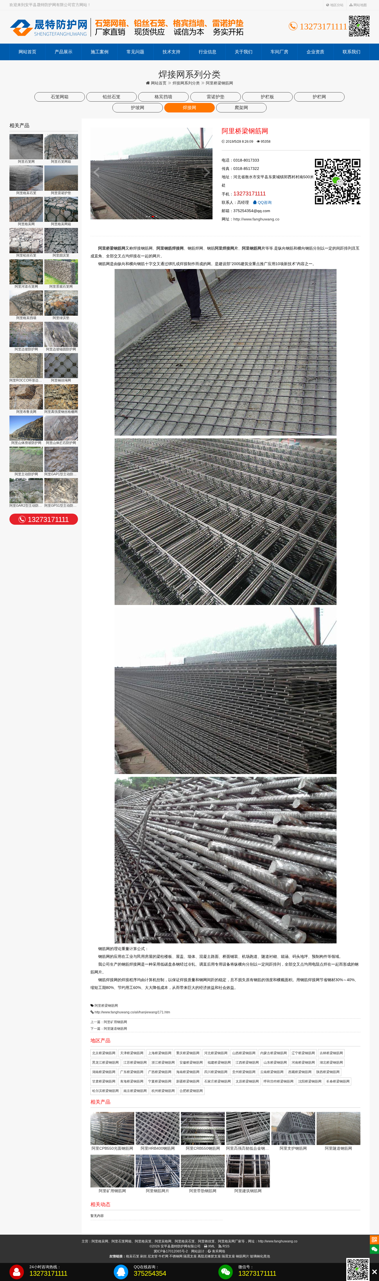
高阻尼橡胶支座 (209, 1256)
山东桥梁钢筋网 (275, 1062)
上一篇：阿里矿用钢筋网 (108, 1022)
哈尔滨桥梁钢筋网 (105, 1091)
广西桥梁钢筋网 (159, 1072)
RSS (225, 1246)
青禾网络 (218, 1251)
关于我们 (243, 51)
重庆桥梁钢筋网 (187, 1053)
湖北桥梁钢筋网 (331, 1062)
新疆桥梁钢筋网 (187, 1081)
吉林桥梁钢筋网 (331, 1053)
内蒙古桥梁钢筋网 (273, 1053)
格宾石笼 (132, 1256)
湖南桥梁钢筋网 (103, 1072)
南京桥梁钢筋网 (135, 1091)
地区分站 (336, 5)
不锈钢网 (176, 1256)
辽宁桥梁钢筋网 (303, 1053)
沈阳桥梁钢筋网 (310, 1081)
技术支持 (171, 51)
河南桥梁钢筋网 (303, 1062)
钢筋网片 (242, 1256)
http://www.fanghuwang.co (256, 219)
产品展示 (63, 51)
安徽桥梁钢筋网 (191, 1062)
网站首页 (27, 51)
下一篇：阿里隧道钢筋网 (108, 1029)
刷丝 (143, 1256)
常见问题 (135, 51)
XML (211, 1246)
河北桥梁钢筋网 (216, 1053)
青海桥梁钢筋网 (131, 1081)
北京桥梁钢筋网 (103, 1053)
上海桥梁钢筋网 (159, 1053)
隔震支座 (190, 1256)
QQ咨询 (264, 202)
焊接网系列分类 (186, 83)
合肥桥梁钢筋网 (191, 1091)
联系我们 (351, 51)
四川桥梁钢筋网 (216, 1072)
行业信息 (207, 51)
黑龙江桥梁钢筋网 (105, 1062)
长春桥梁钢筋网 (338, 1081)
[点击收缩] (374, 1272)
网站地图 (360, 5)
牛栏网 (163, 1256)
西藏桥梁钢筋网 (300, 1072)
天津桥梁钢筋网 (131, 1053)
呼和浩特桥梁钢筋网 (279, 1081)
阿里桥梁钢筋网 (106, 1006)
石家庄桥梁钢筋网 (217, 1081)
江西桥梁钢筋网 (247, 1062)
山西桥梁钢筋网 (244, 1053)
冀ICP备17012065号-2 (171, 1251)
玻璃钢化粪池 (260, 1256)
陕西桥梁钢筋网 (328, 1072)
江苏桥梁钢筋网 (135, 1062)
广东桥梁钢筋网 (131, 1072)
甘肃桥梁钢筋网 (103, 1081)
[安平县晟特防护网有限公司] (126, 27)
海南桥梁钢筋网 (187, 1072)
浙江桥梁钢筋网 (163, 1062)
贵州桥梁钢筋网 (244, 1072)
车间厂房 (279, 51)
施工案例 (99, 51)
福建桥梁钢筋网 (219, 1062)
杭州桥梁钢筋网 (163, 1091)
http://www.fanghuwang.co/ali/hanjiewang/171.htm (132, 1012)
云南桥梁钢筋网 (272, 1072)
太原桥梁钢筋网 (247, 1081)
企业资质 (315, 51)
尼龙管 (153, 1256)
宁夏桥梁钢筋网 (159, 1081)
